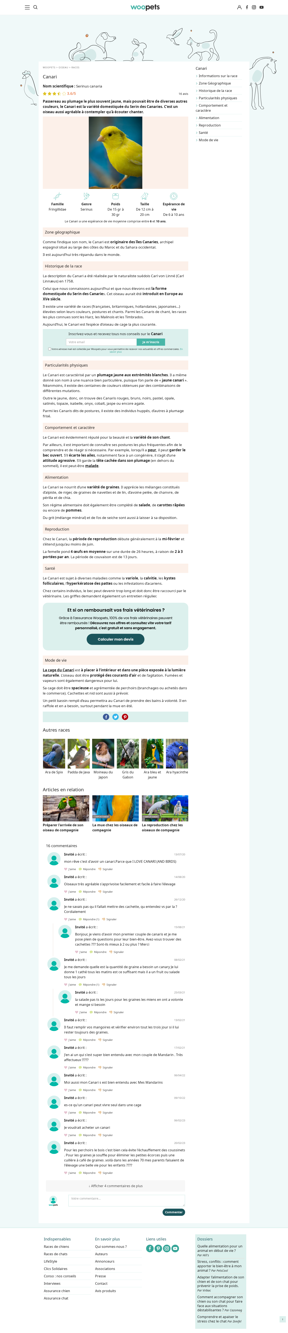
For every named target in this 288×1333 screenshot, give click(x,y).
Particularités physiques (218, 98)
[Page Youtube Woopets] (261, 7)
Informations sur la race (218, 76)
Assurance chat (56, 1298)
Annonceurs (104, 1261)
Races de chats (55, 1254)
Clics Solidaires (55, 1268)
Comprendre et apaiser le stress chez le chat (219, 1319)
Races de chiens (56, 1246)
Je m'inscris (151, 342)
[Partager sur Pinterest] (125, 717)
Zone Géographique (215, 83)
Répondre (89, 869)
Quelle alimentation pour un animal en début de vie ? (219, 1250)
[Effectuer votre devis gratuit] (115, 626)
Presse (100, 1276)
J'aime (72, 869)
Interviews (52, 1283)
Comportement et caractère (211, 108)
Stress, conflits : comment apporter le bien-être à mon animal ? (219, 1266)
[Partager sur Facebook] (106, 717)
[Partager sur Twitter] (115, 717)
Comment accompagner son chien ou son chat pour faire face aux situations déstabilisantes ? (220, 1303)
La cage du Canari (58, 670)
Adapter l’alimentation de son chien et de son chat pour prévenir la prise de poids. (220, 1283)
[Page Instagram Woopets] (254, 7)
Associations (105, 1268)
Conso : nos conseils (60, 1276)
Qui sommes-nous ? (111, 1246)
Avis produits (105, 1291)
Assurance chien (57, 1291)
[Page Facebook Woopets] (247, 7)
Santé (203, 132)
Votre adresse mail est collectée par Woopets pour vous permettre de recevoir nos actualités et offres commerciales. (117, 350)
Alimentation (209, 118)
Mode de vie (208, 140)
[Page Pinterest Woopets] (158, 1248)
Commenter (174, 1212)
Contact (101, 1283)
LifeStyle (50, 1261)
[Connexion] (239, 7)
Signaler (107, 869)
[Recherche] (35, 7)
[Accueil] (145, 7)
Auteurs (101, 1254)
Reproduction (210, 125)
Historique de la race (215, 90)
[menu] (28, 7)
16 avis (183, 94)
